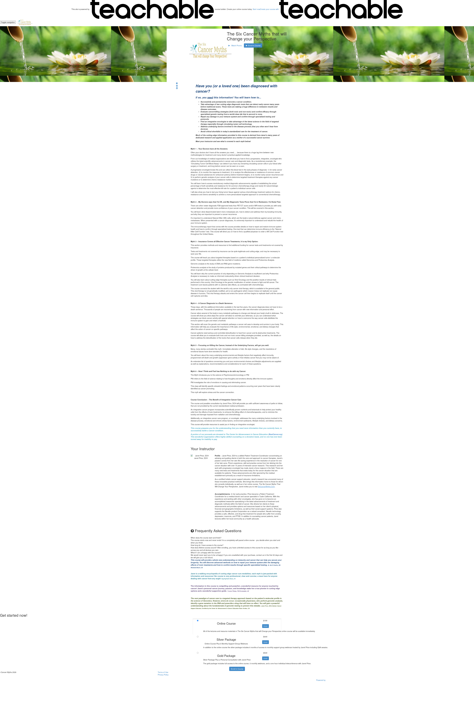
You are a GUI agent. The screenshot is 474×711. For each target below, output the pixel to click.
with (269, 9)
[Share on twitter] (177, 85)
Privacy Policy (163, 674)
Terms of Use (163, 672)
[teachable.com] (152, 9)
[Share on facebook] (177, 83)
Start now (256, 9)
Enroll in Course (237, 669)
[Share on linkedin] (177, 88)
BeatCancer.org (275, 434)
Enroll (265, 626)
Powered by (321, 680)
